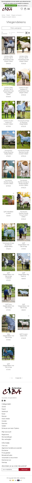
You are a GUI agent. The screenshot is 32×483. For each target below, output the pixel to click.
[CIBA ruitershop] (7, 9)
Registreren (5, 434)
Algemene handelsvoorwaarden (12, 448)
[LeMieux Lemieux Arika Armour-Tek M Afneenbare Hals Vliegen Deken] (23, 45)
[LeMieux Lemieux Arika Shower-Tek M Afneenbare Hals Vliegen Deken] (8, 45)
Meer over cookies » (23, 5)
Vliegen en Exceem (16, 15)
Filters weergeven (16, 28)
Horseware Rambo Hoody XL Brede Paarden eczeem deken (23, 182)
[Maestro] (18, 480)
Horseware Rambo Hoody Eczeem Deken (8, 181)
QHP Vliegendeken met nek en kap (23, 244)
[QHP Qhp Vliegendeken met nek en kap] (8, 323)
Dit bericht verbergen (11, 5)
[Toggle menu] (28, 9)
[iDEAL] (13, 480)
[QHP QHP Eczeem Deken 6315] (23, 323)
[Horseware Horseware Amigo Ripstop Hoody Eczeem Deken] (23, 140)
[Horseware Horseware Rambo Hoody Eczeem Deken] (8, 169)
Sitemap (4, 462)
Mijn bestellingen (7, 437)
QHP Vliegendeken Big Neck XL (23, 274)
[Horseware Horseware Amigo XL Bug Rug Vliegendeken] (23, 110)
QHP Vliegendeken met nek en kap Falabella (8, 275)
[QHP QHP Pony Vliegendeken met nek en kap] (8, 293)
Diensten (4, 423)
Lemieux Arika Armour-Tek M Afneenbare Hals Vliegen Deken (23, 58)
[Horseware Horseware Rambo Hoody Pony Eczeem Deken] (23, 201)
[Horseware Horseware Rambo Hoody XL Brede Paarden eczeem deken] (23, 169)
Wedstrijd (5, 411)
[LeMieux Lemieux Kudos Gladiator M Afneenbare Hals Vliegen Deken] (23, 77)
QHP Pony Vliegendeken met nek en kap (8, 305)
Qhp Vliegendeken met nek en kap (8, 335)
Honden (4, 421)
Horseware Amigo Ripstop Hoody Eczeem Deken (23, 152)
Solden (4, 426)
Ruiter (3, 414)
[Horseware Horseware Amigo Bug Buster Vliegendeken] (8, 232)
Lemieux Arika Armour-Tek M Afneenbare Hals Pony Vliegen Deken (8, 91)
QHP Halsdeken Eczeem (8, 212)
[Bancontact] (21, 480)
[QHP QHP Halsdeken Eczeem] (8, 201)
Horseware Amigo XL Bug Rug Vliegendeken (23, 122)
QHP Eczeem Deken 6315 (24, 335)
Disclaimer (5, 450)
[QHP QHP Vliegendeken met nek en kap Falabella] (8, 262)
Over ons (4, 445)
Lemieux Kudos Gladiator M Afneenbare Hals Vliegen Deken (23, 90)
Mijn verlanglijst (6, 439)
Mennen (4, 416)
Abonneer (24, 469)
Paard (8, 15)
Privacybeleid (6, 453)
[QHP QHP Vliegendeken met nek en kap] (23, 232)
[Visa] (16, 480)
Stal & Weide (6, 419)
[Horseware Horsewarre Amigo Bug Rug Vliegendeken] (8, 140)
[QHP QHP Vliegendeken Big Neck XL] (23, 262)
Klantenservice (6, 460)
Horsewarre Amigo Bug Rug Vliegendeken (8, 152)
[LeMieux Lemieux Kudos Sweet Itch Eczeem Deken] (8, 110)
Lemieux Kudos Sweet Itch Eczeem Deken (8, 122)
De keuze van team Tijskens (10, 428)
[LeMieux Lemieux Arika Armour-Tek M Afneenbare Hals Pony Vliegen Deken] (8, 77)
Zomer (4, 406)
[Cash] (10, 480)
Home (3, 15)
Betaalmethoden (7, 455)
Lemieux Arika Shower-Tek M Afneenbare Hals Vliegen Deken (8, 58)
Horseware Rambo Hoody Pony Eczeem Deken (23, 214)
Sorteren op (12, 33)
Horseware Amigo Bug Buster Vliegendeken (8, 244)
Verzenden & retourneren (10, 457)
